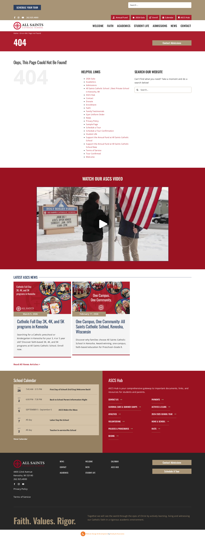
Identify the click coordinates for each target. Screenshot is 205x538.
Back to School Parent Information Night (68, 399)
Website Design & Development (97, 534)
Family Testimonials (95, 111)
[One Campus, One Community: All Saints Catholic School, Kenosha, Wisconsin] (101, 319)
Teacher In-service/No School (63, 430)
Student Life (91, 134)
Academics (91, 82)
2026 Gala (90, 78)
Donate (89, 101)
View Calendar (21, 439)
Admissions (91, 85)
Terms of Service (93, 150)
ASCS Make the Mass (68, 410)
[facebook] (14, 484)
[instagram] (19, 484)
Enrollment (91, 104)
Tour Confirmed (93, 153)
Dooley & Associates (117, 534)
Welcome (90, 157)
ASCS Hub (90, 95)
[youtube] (23, 484)
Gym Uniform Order (95, 114)
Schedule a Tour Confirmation (100, 131)
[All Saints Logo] (28, 23)
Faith (88, 108)
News (88, 118)
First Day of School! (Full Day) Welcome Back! (70, 389)
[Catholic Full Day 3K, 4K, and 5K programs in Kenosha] (42, 319)
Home (16, 33)
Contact (89, 98)
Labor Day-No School (59, 420)
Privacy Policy (92, 121)
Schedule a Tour (93, 127)
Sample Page (92, 124)
